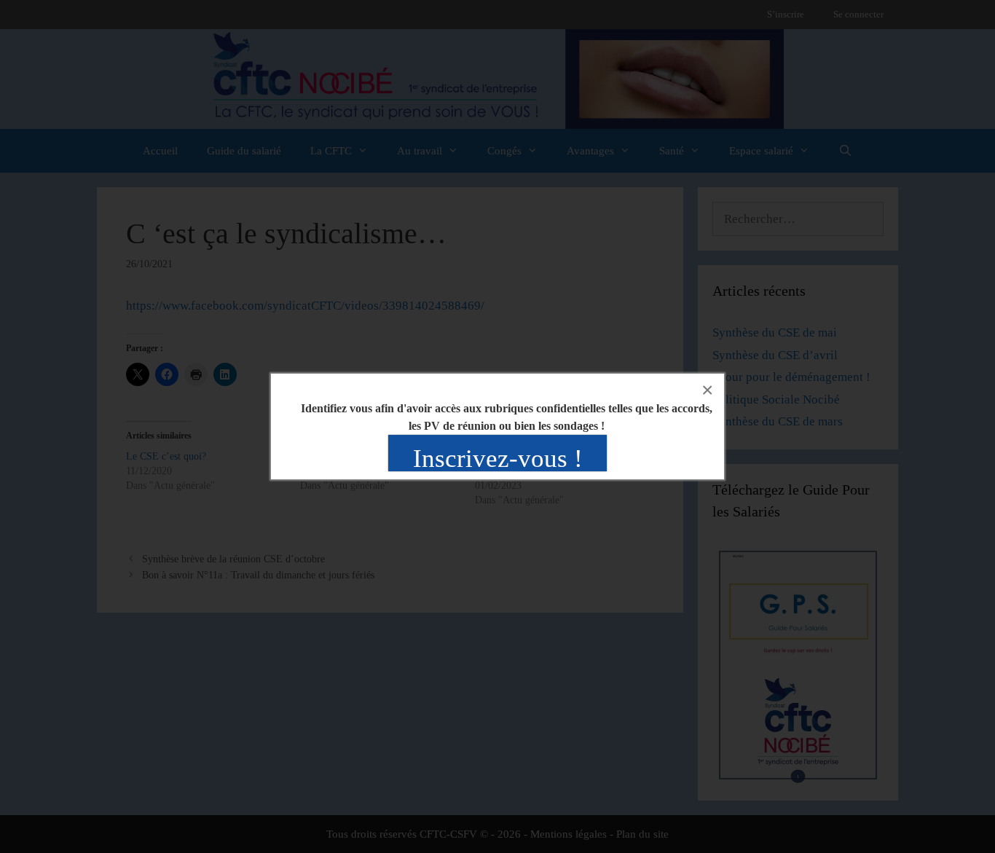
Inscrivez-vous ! (498, 458)
